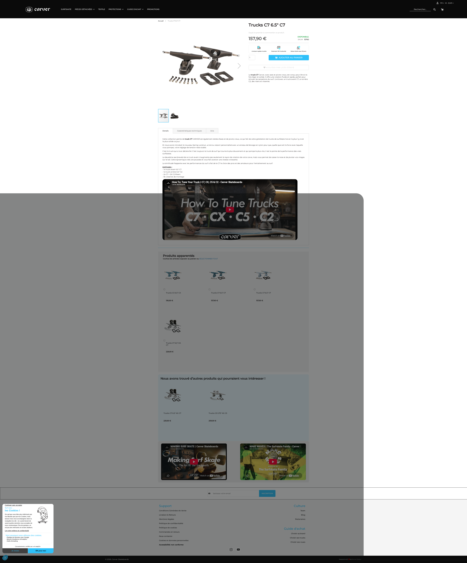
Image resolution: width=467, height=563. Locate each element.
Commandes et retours (169, 532)
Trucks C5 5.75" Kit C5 (218, 413)
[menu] (110, 9)
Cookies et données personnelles (174, 540)
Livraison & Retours (167, 515)
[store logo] (38, 9)
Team (303, 511)
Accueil (160, 21)
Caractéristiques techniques (189, 131)
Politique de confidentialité (171, 523)
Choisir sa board (298, 533)
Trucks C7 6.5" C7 (218, 293)
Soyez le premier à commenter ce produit (266, 33)
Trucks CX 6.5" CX (173, 293)
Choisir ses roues (298, 542)
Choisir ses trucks (297, 538)
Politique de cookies (168, 528)
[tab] (165, 131)
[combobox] (420, 9)
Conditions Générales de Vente (172, 511)
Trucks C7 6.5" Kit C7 (173, 344)
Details (165, 131)
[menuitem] (66, 9)
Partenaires (300, 519)
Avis (212, 131)
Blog (303, 515)
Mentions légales (166, 519)
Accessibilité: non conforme (171, 545)
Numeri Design (356, 559)
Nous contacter (165, 536)
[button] (449, 3)
